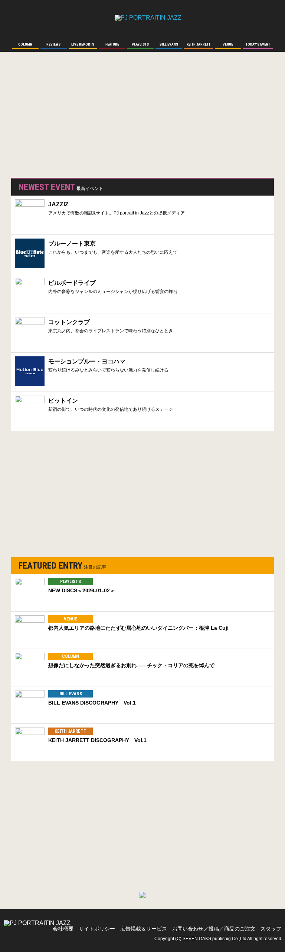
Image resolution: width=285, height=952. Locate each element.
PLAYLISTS (70, 581)
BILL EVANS (70, 693)
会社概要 (63, 928)
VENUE (70, 619)
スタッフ (271, 928)
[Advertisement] (66, 118)
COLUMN (70, 656)
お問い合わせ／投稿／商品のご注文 (213, 928)
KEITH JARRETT (70, 731)
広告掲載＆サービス (143, 928)
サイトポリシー (97, 928)
